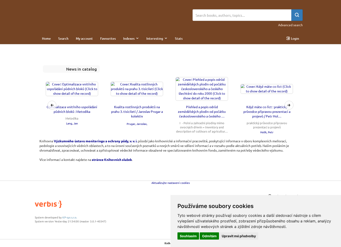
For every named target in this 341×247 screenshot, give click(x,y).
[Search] (297, 15)
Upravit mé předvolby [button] (239, 236)
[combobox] (242, 15)
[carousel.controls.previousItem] (52, 105)
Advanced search (290, 25)
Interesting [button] (154, 38)
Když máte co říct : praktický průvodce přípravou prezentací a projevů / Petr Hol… (266, 111)
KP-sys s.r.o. (69, 217)
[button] (170, 105)
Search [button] (63, 38)
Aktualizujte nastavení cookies (170, 183)
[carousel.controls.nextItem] (289, 105)
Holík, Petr (266, 132)
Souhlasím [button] (188, 236)
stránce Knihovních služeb (112, 159)
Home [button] (46, 38)
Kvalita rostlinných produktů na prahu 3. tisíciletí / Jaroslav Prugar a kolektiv (137, 111)
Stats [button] (179, 38)
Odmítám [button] (209, 236)
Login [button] (295, 38)
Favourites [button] (108, 38)
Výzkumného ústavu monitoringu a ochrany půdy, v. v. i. (95, 141)
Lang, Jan (72, 123)
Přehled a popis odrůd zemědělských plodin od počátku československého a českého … (202, 111)
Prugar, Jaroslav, (137, 124)
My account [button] (84, 38)
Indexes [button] (129, 38)
